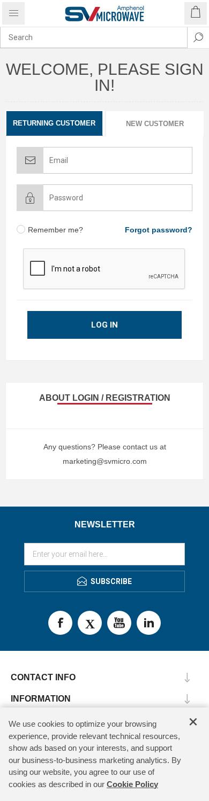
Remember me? (55, 229)
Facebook (60, 623)
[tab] (54, 123)
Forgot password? (158, 229)
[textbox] (94, 37)
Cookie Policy (132, 784)
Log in (104, 325)
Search (198, 37)
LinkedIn (149, 623)
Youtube (119, 623)
